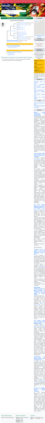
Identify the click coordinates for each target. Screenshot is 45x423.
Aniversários (18, 1)
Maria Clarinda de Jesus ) (12, 47)
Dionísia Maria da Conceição (14, 41)
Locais (11, 1)
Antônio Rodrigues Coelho (16, 26)
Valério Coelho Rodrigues (23, 22)
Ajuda (30, 1)
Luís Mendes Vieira (22, 27)
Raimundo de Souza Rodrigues (13, 45)
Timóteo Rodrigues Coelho (13, 30)
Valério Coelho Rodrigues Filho (21, 23)
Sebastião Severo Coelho (11, 54)
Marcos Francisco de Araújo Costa (21, 33)
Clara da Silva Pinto (22, 29)
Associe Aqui (35, 1)
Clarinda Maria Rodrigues (12, 40)
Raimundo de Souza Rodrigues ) (14, 46)
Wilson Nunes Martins (39, 90)
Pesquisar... (22, 13)
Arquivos (7, 1)
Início (2, 1)
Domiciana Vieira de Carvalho (24, 24)
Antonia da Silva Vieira (20, 28)
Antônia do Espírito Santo (23, 34)
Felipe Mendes (37, 159)
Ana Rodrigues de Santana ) (18, 35)
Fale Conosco (25, 1)
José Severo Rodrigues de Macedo (13, 52)
